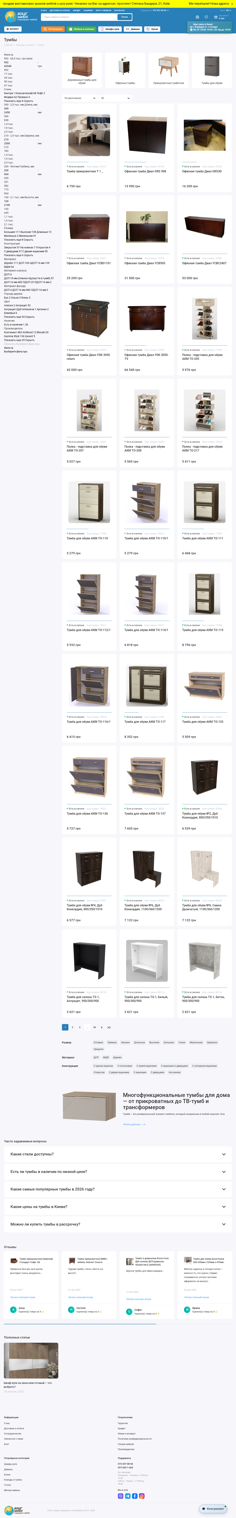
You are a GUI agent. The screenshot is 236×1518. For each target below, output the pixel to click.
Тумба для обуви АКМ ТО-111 (202, 538)
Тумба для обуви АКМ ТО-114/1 (146, 630)
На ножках (175, 1072)
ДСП (96, 1057)
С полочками (124, 1065)
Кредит (77, 10)
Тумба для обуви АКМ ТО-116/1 (89, 721)
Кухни (154, 29)
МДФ (106, 1057)
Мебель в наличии (84, 29)
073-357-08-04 (153, 10)
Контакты (119, 10)
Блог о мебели (103, 10)
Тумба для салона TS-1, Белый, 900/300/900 (146, 999)
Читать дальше (132, 1124)
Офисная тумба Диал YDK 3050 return (88, 357)
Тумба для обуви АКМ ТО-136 (87, 813)
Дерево (117, 1057)
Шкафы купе (112, 29)
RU (224, 10)
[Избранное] (206, 17)
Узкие (181, 1042)
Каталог (14, 29)
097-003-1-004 (125, 1467)
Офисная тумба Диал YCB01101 (89, 263)
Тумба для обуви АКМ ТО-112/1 (89, 630)
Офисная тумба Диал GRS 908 (145, 171)
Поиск (124, 17)
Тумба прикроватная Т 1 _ (85, 171)
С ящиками (140, 1072)
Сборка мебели (126, 1444)
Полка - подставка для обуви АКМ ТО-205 (202, 357)
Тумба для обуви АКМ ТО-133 (202, 721)
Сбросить (10, 343)
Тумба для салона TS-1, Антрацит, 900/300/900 (83, 999)
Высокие (154, 1042)
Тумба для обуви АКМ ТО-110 (87, 538)
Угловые (98, 1042)
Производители (126, 1449)
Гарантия (123, 1423)
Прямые (112, 1042)
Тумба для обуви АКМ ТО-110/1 (146, 538)
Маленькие (196, 1042)
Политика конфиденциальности (135, 1439)
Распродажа (55, 29)
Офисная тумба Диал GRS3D (202, 171)
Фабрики (88, 10)
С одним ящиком (103, 1065)
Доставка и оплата (60, 10)
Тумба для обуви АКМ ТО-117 (145, 721)
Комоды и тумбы (13, 1480)
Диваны (135, 29)
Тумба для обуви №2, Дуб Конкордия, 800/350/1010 (200, 815)
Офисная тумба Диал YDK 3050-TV (146, 357)
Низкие (125, 1042)
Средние (98, 1049)
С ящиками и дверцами (174, 1065)
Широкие (212, 1042)
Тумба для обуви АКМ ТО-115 (202, 630)
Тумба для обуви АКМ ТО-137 (145, 813)
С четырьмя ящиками (204, 1065)
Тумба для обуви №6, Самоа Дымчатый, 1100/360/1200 (201, 907)
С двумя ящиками (119, 1072)
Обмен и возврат (127, 1433)
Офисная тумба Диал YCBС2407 (204, 263)
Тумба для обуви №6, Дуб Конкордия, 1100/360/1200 (143, 907)
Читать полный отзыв (22, 1297)
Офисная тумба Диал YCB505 (144, 263)
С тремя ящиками (147, 1065)
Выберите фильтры (28, 343)
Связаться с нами (13, 1439)
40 (94, 1027)
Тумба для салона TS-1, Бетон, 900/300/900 (203, 999)
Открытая (99, 1072)
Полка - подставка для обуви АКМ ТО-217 (202, 448)
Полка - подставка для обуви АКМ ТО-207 (87, 448)
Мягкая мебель (12, 1490)
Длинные (139, 1042)
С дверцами (157, 1072)
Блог (6, 1444)
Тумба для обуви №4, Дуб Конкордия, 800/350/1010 (84, 907)
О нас (44, 10)
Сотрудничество (12, 1433)
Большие (169, 1042)
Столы (7, 1485)
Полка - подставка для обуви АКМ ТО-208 (144, 448)
